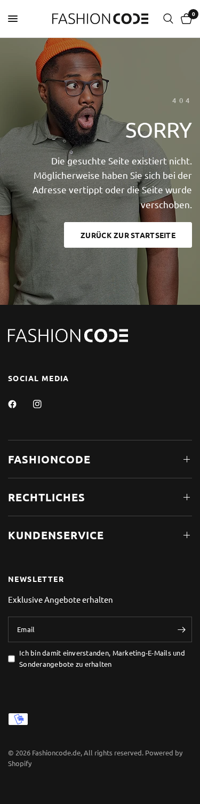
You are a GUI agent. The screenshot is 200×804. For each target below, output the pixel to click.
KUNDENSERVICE (56, 535)
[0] (184, 18)
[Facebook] (19, 404)
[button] (128, 235)
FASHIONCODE (49, 459)
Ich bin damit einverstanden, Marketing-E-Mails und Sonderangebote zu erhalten (102, 658)
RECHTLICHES (46, 497)
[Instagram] (45, 404)
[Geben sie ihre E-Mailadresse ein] (181, 629)
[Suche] (168, 18)
